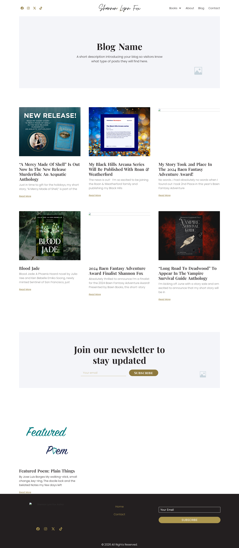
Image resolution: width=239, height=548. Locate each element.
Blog (201, 8)
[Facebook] (22, 8)
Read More (25, 196)
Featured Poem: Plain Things (47, 471)
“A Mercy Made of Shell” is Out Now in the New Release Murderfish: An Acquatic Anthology (49, 171)
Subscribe (190, 520)
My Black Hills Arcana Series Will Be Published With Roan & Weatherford (119, 169)
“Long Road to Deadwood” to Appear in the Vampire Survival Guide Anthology (188, 273)
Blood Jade (29, 268)
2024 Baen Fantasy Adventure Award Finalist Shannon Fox (117, 270)
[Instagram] (28, 8)
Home (119, 507)
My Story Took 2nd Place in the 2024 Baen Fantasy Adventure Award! (185, 169)
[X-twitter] (35, 8)
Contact (214, 8)
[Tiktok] (41, 8)
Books (173, 8)
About (190, 8)
